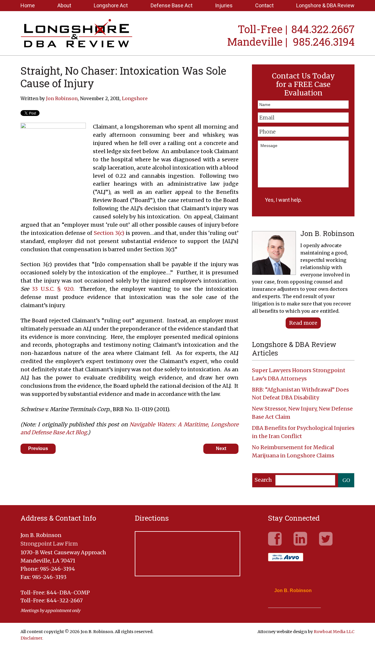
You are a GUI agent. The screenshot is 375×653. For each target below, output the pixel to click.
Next (221, 448)
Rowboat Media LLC (334, 631)
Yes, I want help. (283, 200)
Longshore (135, 98)
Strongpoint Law (77, 33)
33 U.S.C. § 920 (52, 289)
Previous (38, 448)
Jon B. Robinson (293, 590)
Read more (303, 322)
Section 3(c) (109, 233)
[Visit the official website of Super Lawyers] (290, 605)
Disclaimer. (32, 638)
